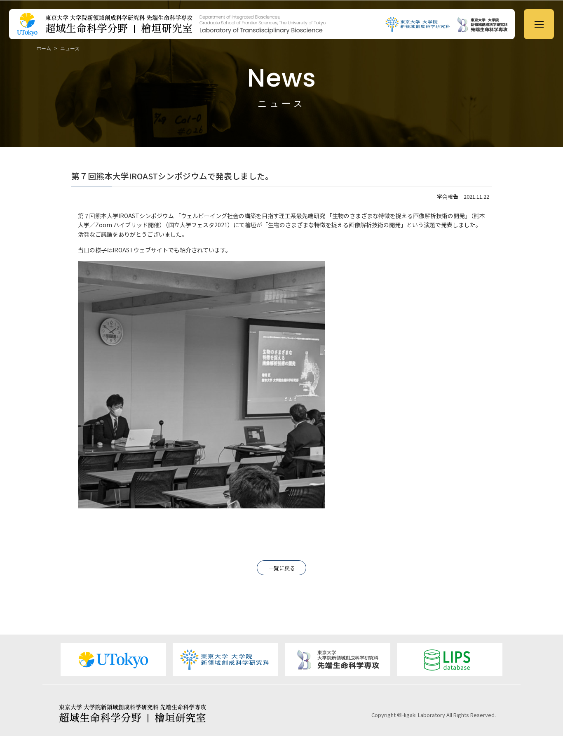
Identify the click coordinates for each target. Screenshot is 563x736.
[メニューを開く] (539, 24)
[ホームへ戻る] (215, 24)
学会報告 (447, 196)
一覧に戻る (281, 568)
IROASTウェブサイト (140, 250)
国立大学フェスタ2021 (198, 225)
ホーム (43, 48)
